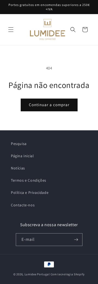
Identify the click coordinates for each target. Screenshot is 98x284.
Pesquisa (19, 143)
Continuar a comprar (49, 104)
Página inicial (22, 155)
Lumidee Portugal (37, 274)
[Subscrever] (76, 239)
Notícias (18, 168)
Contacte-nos (23, 205)
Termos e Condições (28, 180)
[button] (11, 30)
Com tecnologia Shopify (68, 274)
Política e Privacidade (29, 192)
